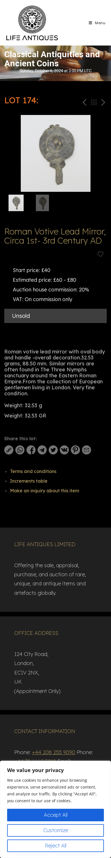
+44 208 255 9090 (53, 752)
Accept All (55, 815)
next (103, 103)
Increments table (29, 481)
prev (84, 103)
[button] (100, 153)
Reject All (55, 845)
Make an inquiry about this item (44, 490)
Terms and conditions (33, 471)
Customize (55, 830)
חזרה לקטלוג (93, 103)
